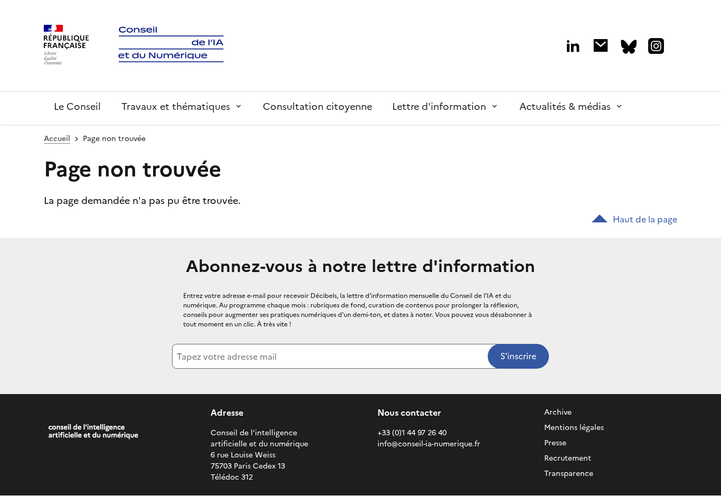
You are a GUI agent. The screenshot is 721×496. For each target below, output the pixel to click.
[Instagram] (656, 46)
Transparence (568, 473)
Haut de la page (645, 219)
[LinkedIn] (573, 46)
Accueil (57, 138)
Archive (558, 412)
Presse (555, 442)
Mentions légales (574, 427)
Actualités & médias (565, 106)
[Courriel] (601, 45)
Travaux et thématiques (175, 106)
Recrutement (567, 458)
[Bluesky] (628, 47)
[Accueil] (66, 46)
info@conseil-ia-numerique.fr (428, 444)
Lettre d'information (439, 106)
